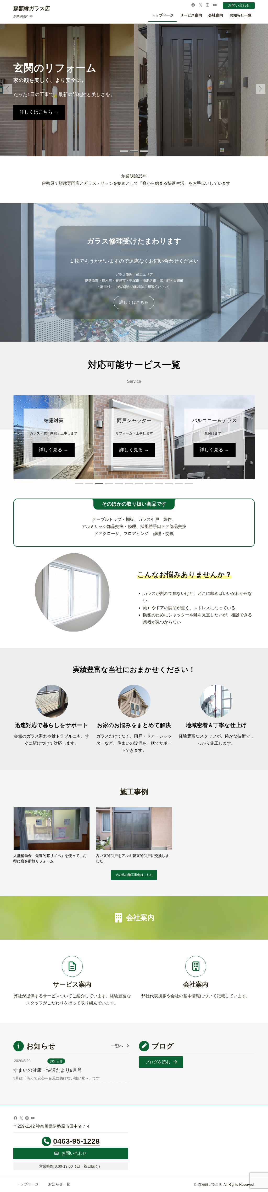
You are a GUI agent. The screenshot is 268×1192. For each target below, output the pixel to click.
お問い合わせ (239, 5)
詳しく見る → (53, 449)
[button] (260, 89)
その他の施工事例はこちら (134, 874)
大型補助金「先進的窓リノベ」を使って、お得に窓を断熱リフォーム (50, 858)
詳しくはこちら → (39, 112)
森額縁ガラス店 (31, 8)
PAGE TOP (257, 1152)
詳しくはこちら (134, 302)
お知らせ (56, 1061)
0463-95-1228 (76, 1141)
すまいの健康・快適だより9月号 (47, 1070)
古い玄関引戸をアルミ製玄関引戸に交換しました (132, 858)
